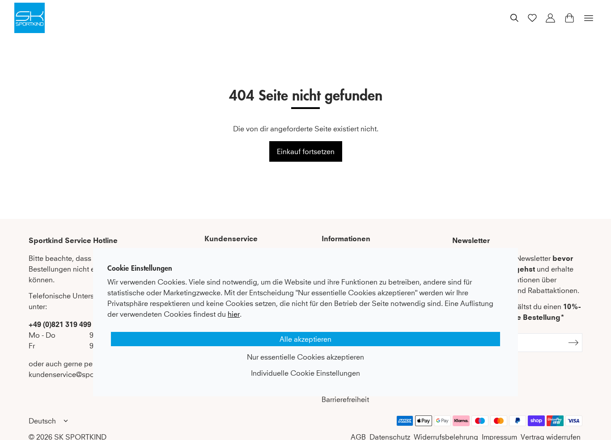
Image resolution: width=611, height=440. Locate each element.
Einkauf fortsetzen (306, 151)
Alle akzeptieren (305, 339)
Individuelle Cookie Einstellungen (305, 373)
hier (234, 314)
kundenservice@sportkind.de (76, 374)
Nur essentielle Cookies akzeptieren (305, 356)
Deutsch (42, 420)
